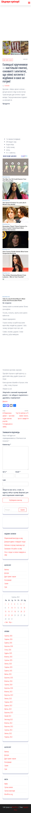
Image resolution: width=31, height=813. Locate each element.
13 (21, 608)
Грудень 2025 (8, 653)
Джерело (5, 401)
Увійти (6, 784)
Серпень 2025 (8, 660)
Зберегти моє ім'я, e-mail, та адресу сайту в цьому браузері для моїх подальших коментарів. (15, 492)
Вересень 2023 (8, 695)
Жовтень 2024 (8, 681)
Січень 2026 (7, 650)
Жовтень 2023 (8, 691)
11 (15, 608)
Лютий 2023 (7, 716)
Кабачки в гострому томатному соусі (14, 545)
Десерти (6, 573)
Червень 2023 (8, 702)
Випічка (6, 569)
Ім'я (5, 472)
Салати (6, 583)
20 (21, 611)
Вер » (10, 622)
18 (15, 611)
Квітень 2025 (8, 674)
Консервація (7, 580)
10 (12, 608)
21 (24, 611)
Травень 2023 (8, 705)
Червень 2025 (8, 667)
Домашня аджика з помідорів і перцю (14, 541)
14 (24, 608)
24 (12, 615)
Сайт (4, 480)
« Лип (6, 622)
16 (9, 611)
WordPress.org (8, 794)
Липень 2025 (8, 663)
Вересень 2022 (8, 726)
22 (5, 615)
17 (12, 611)
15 (5, 611)
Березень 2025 (8, 677)
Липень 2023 (8, 698)
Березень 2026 (8, 646)
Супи (5, 587)
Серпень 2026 (8, 636)
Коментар (7, 444)
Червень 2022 (8, 737)
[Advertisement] (15, 21)
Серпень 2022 (8, 730)
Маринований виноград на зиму (13, 538)
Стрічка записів (8, 787)
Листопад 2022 (8, 719)
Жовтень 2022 (8, 723)
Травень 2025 (8, 670)
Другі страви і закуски (7, 60)
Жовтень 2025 (8, 657)
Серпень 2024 (8, 684)
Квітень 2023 (8, 709)
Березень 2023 (8, 712)
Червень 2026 (8, 639)
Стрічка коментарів (9, 791)
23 (9, 615)
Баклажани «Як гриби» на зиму (13, 548)
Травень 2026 (8, 643)
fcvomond (6, 86)
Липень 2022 (8, 733)
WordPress (15, 807)
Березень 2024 (8, 688)
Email (18, 472)
